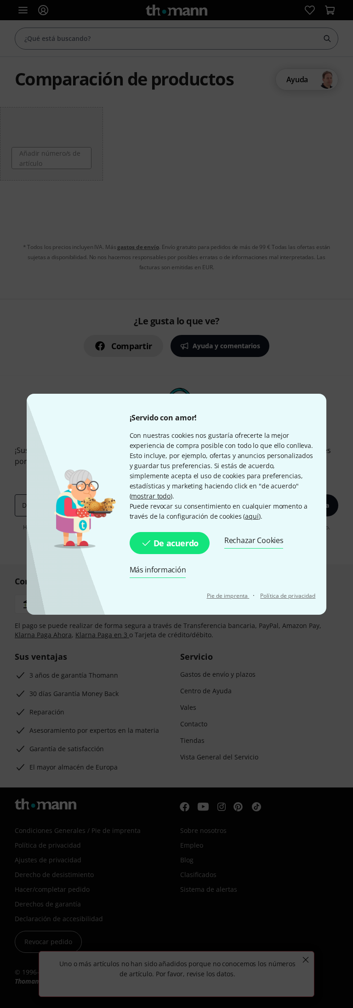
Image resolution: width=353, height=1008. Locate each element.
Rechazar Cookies (253, 540)
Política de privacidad (287, 596)
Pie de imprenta (228, 596)
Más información (158, 570)
